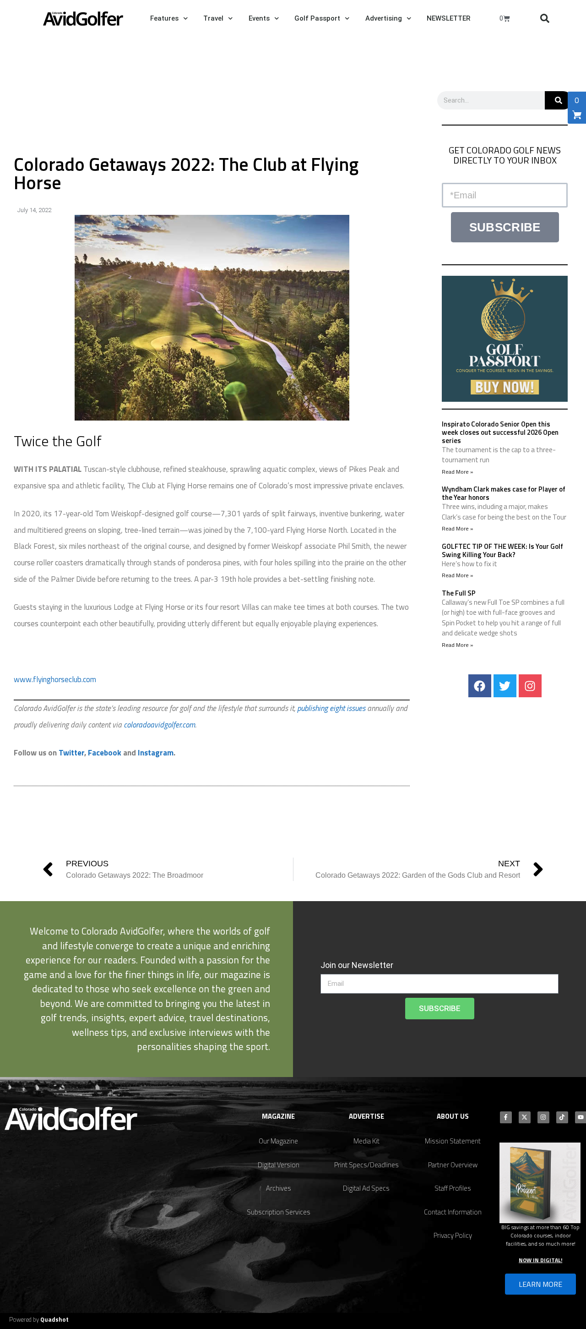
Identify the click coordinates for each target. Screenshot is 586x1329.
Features (164, 18)
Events (259, 18)
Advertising (383, 18)
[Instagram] (530, 685)
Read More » (457, 471)
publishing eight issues (332, 708)
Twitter (71, 753)
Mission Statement (453, 1141)
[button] (545, 18)
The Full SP (459, 593)
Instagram (156, 753)
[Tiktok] (562, 1117)
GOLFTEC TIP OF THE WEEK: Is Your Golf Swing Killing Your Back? (502, 550)
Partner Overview (452, 1164)
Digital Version (278, 1164)
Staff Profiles (452, 1188)
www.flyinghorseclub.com (55, 679)
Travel (213, 18)
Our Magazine (278, 1141)
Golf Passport (317, 18)
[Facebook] (479, 685)
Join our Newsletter (356, 965)
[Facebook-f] (506, 1117)
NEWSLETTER (448, 18)
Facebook (104, 753)
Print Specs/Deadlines (366, 1164)
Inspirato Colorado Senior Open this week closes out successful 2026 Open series (500, 432)
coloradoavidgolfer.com (159, 725)
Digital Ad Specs (366, 1188)
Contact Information (453, 1212)
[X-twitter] (525, 1117)
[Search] (558, 100)
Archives (278, 1188)
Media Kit (366, 1141)
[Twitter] (505, 685)
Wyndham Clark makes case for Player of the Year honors (503, 493)
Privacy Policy (453, 1235)
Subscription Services (278, 1212)
